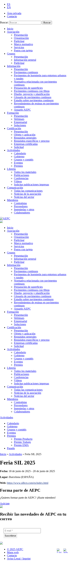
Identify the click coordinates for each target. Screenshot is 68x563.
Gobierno (19, 156)
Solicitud (19, 147)
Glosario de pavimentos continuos (32, 97)
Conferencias (21, 178)
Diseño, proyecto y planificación (32, 94)
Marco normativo (23, 44)
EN (9, 7)
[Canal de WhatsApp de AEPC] (65, 550)
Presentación (21, 34)
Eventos (18, 162)
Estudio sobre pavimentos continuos (34, 100)
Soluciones (20, 125)
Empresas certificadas (26, 144)
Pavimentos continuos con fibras (32, 91)
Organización (21, 38)
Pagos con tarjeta (23, 50)
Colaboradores (22, 212)
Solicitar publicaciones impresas (31, 184)
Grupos (11, 53)
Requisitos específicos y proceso (32, 140)
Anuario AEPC (22, 109)
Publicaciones (21, 175)
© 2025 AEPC (15, 549)
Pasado (11, 448)
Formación (13, 112)
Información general (25, 59)
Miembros (12, 200)
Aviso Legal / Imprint (19, 558)
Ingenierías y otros (24, 209)
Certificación (14, 128)
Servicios (19, 47)
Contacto (12, 16)
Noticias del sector (24, 197)
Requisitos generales (25, 137)
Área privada (14, 13)
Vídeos (18, 181)
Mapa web (13, 552)
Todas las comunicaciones (28, 190)
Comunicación (15, 187)
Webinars (19, 119)
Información (13, 66)
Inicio (10, 28)
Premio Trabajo (22, 442)
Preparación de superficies (28, 87)
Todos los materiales (25, 172)
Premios (18, 165)
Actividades (13, 150)
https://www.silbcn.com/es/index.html (27, 482)
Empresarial (20, 122)
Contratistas (20, 203)
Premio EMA (21, 445)
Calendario (20, 153)
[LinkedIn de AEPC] (59, 550)
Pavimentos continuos (26, 72)
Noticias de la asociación (27, 193)
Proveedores (21, 206)
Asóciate (5, 503)
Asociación (13, 31)
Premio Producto (23, 438)
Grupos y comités (23, 159)
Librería (11, 168)
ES (8, 4)
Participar (19, 41)
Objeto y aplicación (24, 134)
